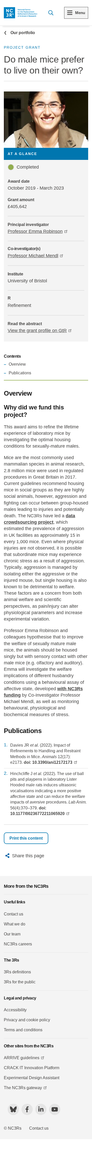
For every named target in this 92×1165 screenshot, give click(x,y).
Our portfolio (22, 32)
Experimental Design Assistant (31, 1078)
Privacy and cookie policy (27, 1020)
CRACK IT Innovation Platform (31, 1068)
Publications (20, 373)
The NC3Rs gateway (23, 1088)
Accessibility (15, 1010)
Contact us (13, 914)
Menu (80, 13)
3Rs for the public (20, 982)
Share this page (28, 855)
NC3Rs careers (18, 944)
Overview (17, 364)
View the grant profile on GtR (37, 330)
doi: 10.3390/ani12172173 (48, 762)
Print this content (26, 838)
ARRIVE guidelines (21, 1058)
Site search (50, 13)
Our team (12, 934)
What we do (14, 924)
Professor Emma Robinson (35, 231)
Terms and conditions (23, 1030)
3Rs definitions (17, 972)
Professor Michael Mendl (33, 255)
